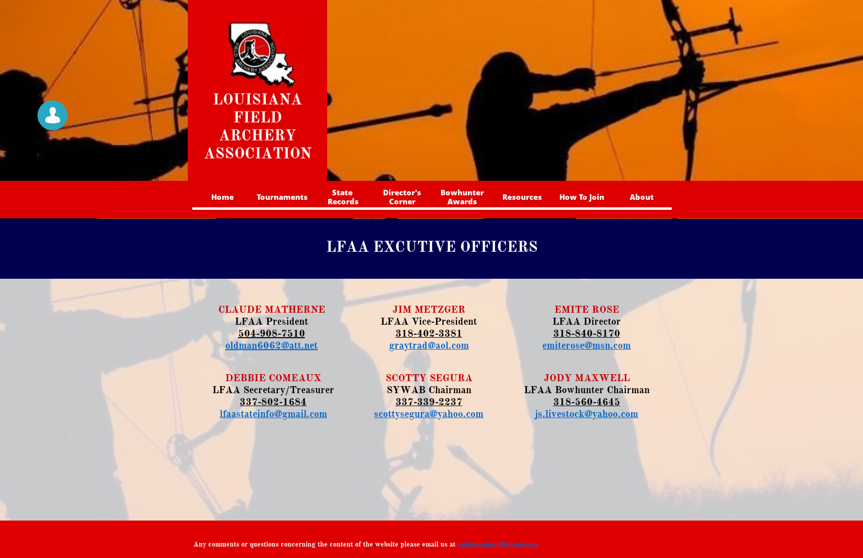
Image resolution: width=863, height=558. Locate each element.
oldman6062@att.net (271, 345)
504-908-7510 (271, 333)
